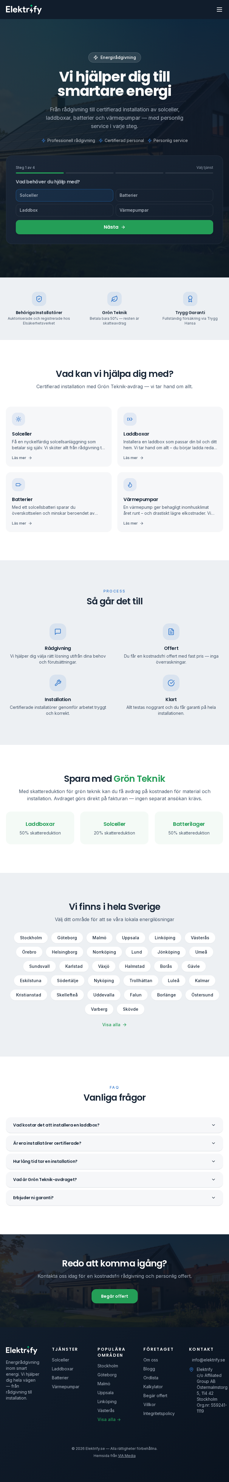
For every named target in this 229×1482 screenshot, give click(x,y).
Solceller (29, 195)
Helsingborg (64, 951)
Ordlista (150, 1377)
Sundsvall (39, 966)
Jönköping (168, 951)
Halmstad (135, 966)
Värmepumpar (134, 210)
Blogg (149, 1368)
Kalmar (202, 980)
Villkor (149, 1404)
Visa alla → (109, 1419)
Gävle (194, 966)
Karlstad (74, 966)
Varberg (99, 1009)
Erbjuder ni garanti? (33, 1198)
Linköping (165, 937)
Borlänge (166, 994)
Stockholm (31, 937)
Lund (136, 951)
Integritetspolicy (159, 1413)
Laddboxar (62, 1368)
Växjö (103, 966)
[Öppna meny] (219, 9)
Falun (136, 994)
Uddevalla (103, 994)
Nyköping (104, 980)
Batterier (128, 195)
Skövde (130, 1009)
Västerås (200, 937)
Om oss (150, 1359)
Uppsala (130, 937)
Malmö (99, 937)
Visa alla (111, 1024)
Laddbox (29, 210)
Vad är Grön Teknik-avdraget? (45, 1180)
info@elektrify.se (207, 1359)
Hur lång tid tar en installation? (45, 1161)
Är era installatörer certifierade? (47, 1143)
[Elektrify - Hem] (24, 9)
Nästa (111, 227)
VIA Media (127, 1455)
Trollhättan (140, 980)
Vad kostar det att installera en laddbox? (56, 1125)
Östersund (202, 994)
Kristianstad (28, 994)
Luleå (174, 980)
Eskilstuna (30, 980)
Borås (166, 966)
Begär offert (114, 1296)
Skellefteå (67, 994)
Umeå (201, 951)
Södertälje (67, 980)
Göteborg (67, 937)
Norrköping (104, 951)
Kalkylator (153, 1386)
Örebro (29, 951)
